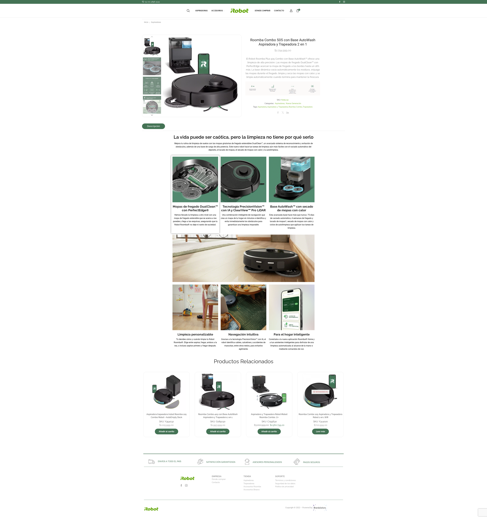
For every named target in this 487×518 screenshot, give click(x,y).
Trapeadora (307, 107)
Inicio (146, 22)
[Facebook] (340, 2)
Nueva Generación (293, 103)
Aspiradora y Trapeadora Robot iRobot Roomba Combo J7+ (269, 416)
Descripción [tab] (153, 126)
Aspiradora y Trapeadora (277, 107)
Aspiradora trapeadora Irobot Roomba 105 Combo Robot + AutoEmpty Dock (166, 416)
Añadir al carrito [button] (166, 431)
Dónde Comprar (262, 11)
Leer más (320, 431)
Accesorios (217, 11)
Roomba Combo (295, 107)
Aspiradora (262, 107)
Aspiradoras (201, 11)
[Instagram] (344, 2)
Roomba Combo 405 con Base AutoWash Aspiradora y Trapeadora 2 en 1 (218, 416)
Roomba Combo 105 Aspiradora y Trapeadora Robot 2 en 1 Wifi (320, 416)
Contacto (279, 11)
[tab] (153, 126)
